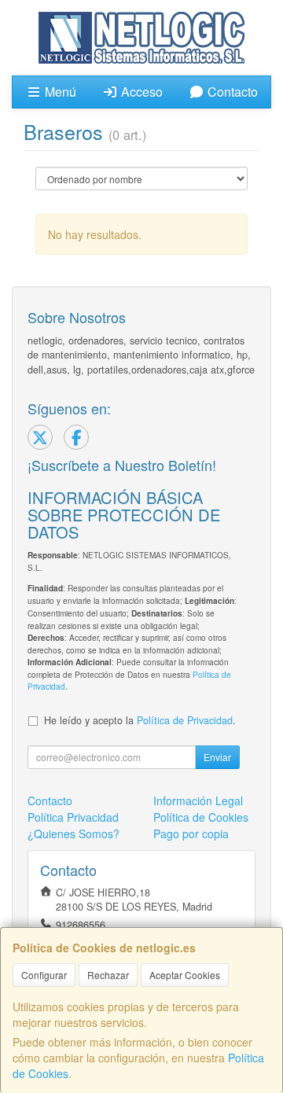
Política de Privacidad (185, 720)
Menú (59, 92)
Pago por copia (191, 833)
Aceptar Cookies (184, 974)
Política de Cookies (200, 817)
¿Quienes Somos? (73, 833)
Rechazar (108, 974)
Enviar (217, 757)
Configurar (44, 974)
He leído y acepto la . (140, 720)
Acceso (140, 92)
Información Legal (198, 800)
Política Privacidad (73, 817)
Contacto (231, 92)
